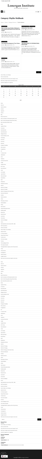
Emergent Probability (4, 145)
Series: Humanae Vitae (4, 76)
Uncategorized (3, 252)
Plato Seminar (3, 206)
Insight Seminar (3, 164)
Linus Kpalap (3, 172)
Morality (2, 195)
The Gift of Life (3, 237)
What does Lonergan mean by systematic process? (9, 80)
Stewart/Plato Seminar (4, 235)
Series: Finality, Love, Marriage (6, 74)
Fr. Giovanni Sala (3, 152)
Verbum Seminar (3, 254)
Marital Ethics (3, 177)
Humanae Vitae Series (4, 160)
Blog (1, 114)
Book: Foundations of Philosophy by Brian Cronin (9, 118)
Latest (2, 170)
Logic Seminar (3, 332)
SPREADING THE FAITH (27, 28)
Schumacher (3, 218)
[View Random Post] (36, 12)
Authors (2, 112)
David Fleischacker (4, 131)
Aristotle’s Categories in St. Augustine (7, 82)
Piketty (2, 204)
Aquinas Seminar (3, 106)
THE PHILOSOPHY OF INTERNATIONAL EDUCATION (30, 44)
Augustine (2, 110)
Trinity (2, 248)
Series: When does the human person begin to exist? (9, 78)
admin (3, 32)
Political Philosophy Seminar (5, 208)
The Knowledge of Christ (5, 242)
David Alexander (3, 288)
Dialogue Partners (4, 133)
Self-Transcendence (4, 225)
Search (39, 72)
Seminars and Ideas (4, 227)
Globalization (3, 154)
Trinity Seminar (3, 250)
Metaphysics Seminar (4, 183)
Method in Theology (4, 187)
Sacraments (3, 216)
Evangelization (3, 149)
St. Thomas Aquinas (4, 233)
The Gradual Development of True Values (10, 43)
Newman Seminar (4, 355)
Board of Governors (4, 116)
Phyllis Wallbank (4, 26)
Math (2, 179)
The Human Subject (4, 239)
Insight (2, 162)
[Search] (40, 12)
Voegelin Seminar (3, 256)
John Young (3, 166)
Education (2, 143)
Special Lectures (3, 231)
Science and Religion (4, 219)
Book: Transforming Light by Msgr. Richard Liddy (9, 120)
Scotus (2, 221)
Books (2, 124)
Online (2, 198)
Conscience (2, 128)
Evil (1, 151)
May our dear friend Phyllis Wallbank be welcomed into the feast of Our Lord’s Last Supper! (10, 29)
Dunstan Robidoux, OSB (5, 135)
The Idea (2, 241)
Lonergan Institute (21, 5)
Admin (3, 453)
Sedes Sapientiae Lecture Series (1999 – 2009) (8, 223)
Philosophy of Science (4, 200)
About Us (2, 105)
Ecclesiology (3, 137)
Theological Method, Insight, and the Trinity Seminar (9, 246)
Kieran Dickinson (3, 168)
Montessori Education (25, 26)
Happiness (2, 158)
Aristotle (2, 108)
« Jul (20, 100)
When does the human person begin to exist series (9, 258)
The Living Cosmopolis (4, 244)
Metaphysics (3, 181)
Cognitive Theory (3, 126)
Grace (2, 156)
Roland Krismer (3, 214)
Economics (2, 139)
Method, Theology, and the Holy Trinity (7, 191)
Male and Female (3, 175)
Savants (3, 60)
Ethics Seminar (3, 147)
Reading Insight (3, 210)
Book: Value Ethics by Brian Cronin (6, 122)
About (2, 103)
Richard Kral (3, 212)
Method (2, 185)
